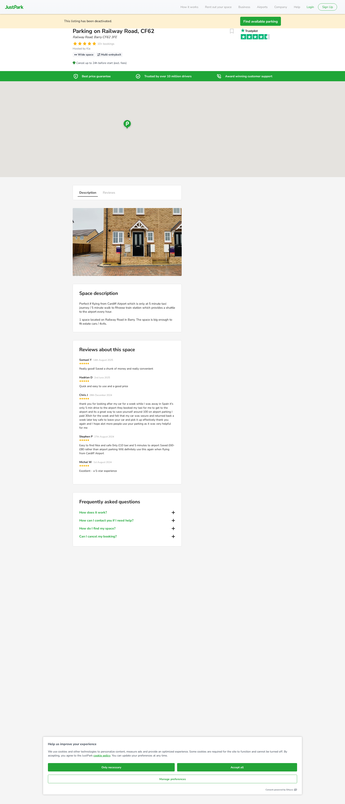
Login (310, 7)
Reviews (109, 192)
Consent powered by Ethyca (279, 789)
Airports (262, 7)
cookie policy (101, 755)
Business (244, 7)
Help (297, 7)
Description (87, 192)
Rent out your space (218, 7)
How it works (189, 7)
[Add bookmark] (232, 31)
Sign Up (327, 7)
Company (280, 7)
